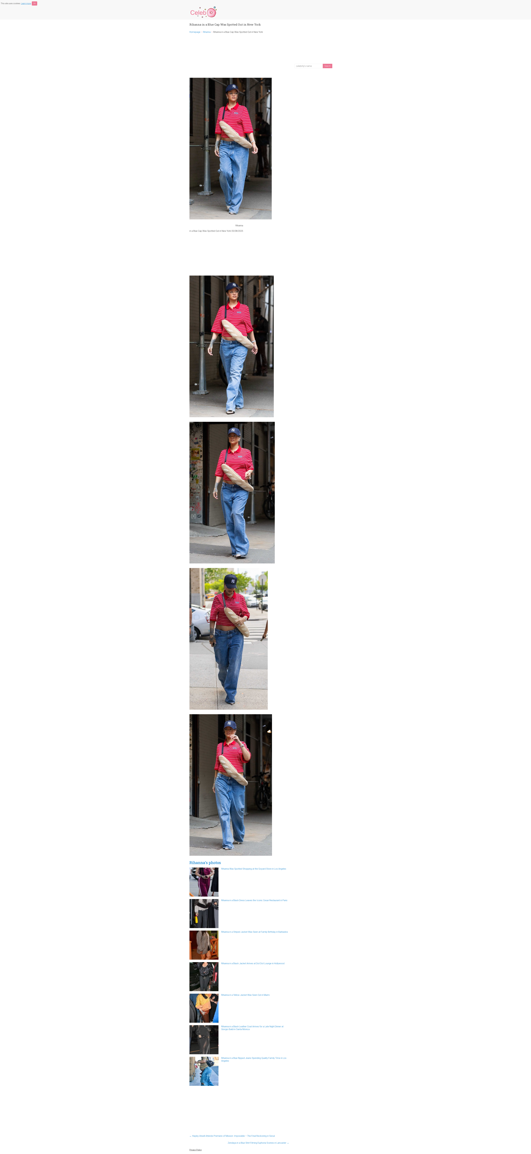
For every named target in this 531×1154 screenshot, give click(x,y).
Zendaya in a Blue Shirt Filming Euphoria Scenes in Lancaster (258, 1143)
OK (34, 3)
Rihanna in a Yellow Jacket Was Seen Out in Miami (245, 995)
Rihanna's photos (205, 862)
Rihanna (207, 32)
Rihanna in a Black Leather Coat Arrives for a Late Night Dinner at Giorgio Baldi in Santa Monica (252, 1028)
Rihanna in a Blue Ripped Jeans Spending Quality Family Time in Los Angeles (253, 1059)
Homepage (194, 32)
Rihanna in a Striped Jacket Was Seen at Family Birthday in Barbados (254, 932)
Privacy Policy (195, 1150)
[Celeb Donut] (203, 7)
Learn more (26, 3)
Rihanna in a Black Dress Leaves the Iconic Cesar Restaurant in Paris (254, 900)
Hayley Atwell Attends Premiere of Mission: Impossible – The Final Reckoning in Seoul (232, 1136)
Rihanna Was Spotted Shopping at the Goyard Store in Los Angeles (253, 869)
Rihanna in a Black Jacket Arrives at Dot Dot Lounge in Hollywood (252, 963)
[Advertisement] (239, 55)
